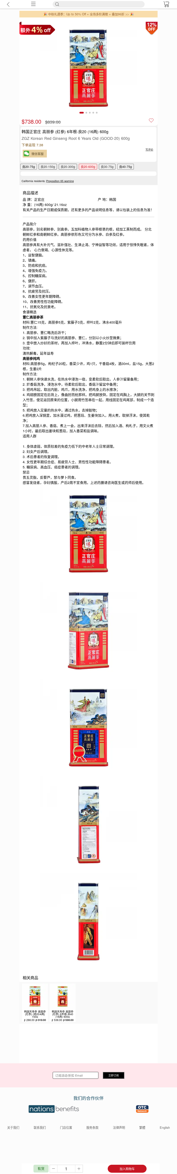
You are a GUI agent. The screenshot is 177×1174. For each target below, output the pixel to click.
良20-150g (48, 166)
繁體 (142, 1127)
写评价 (149, 149)
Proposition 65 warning (60, 181)
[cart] (166, 4)
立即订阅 (113, 1075)
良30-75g (107, 166)
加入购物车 (127, 1168)
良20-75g (28, 166)
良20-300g (68, 166)
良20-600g (88, 166)
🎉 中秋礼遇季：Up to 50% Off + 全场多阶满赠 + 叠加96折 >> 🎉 (88, 14)
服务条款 (92, 1127)
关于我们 (13, 1127)
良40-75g (125, 166)
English (165, 1127)
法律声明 (119, 1127)
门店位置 (66, 1127)
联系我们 (40, 1127)
